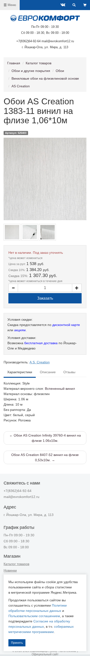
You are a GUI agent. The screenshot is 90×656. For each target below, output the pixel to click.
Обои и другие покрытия (31, 71)
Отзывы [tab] (69, 372)
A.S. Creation (40, 362)
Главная (13, 63)
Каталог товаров (38, 63)
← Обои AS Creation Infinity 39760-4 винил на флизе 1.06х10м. (45, 438)
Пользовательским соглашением (34, 616)
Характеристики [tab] (19, 372)
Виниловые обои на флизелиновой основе (45, 78)
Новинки (10, 570)
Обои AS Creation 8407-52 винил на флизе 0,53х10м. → (45, 457)
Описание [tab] (48, 372)
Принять (17, 642)
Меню (11, 5)
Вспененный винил (60, 388)
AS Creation (21, 86)
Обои (60, 71)
